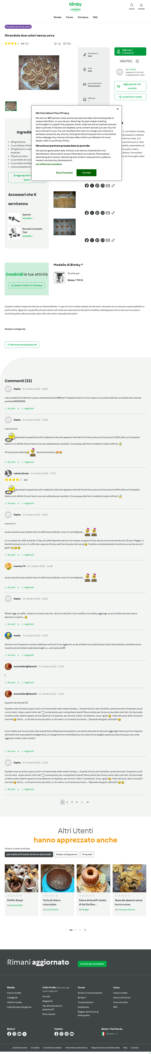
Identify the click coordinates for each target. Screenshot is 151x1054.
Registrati (47, 1001)
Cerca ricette (14, 992)
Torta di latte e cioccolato (51, 902)
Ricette (11, 987)
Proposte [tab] (87, 854)
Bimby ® (82, 997)
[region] (76, 143)
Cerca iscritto (120, 1002)
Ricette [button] (57, 17)
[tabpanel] (75, 898)
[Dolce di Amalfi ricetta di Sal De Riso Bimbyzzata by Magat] (93, 878)
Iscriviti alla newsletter (92, 963)
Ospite (132, 69)
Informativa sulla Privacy (76, 1047)
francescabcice (126, 909)
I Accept (86, 172)
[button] (132, 6)
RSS (115, 1007)
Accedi (46, 996)
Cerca (116, 987)
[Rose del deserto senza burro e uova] (129, 878)
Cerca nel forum (122, 997)
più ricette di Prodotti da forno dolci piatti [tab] (29, 854)
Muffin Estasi (15, 900)
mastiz (17, 635)
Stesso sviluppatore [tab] (66, 854)
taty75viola (52, 909)
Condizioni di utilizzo (52, 1047)
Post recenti (48, 1014)
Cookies (134, 1047)
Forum (81, 987)
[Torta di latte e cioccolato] (57, 878)
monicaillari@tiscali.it (25, 666)
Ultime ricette (14, 1002)
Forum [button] (69, 17)
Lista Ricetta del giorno (19, 1007)
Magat (85, 909)
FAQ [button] (95, 17)
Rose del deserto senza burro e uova (128, 902)
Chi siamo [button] (83, 17)
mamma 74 (20, 566)
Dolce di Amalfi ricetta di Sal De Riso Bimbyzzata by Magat (92, 903)
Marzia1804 (16, 905)
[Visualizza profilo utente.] (119, 71)
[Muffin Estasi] (21, 878)
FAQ (125, 1047)
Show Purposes (64, 172)
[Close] (117, 109)
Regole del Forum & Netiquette (105, 1047)
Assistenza (83, 1007)
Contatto (35, 1047)
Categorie (12, 997)
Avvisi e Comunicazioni (90, 992)
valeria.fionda (21, 473)
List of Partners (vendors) (49, 164)
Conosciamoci (85, 1002)
